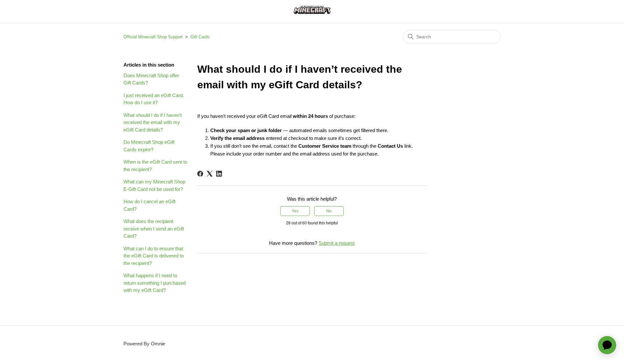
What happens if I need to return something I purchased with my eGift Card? (155, 283)
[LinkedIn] (219, 174)
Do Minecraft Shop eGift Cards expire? (149, 145)
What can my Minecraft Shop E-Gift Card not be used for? (154, 185)
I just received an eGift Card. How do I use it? (154, 99)
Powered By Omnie (144, 343)
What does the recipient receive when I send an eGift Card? (154, 228)
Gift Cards (200, 36)
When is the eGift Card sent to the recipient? (155, 165)
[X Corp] (210, 174)
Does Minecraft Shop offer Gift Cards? (151, 79)
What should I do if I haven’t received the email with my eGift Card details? (153, 122)
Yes (295, 211)
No (329, 211)
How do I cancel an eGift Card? (150, 205)
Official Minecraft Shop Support (153, 36)
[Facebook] (200, 174)
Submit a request (336, 243)
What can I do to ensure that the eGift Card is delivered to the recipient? (154, 256)
